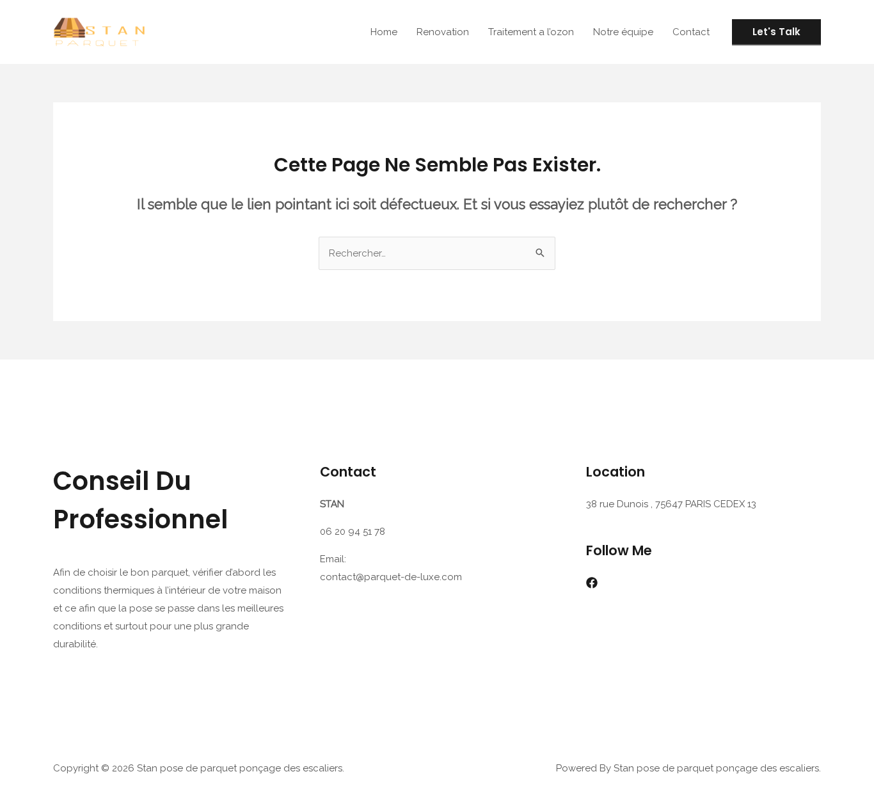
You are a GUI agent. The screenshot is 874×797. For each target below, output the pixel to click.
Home (383, 32)
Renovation (443, 32)
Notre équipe (623, 32)
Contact (691, 32)
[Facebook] (592, 582)
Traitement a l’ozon (531, 32)
